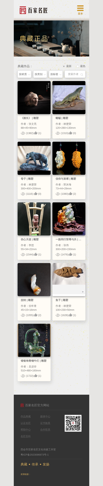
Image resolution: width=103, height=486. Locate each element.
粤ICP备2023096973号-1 (35, 454)
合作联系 (45, 429)
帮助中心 (26, 429)
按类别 (39, 74)
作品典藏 (26, 416)
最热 (82, 66)
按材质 (23, 74)
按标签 (54, 74)
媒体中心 (45, 416)
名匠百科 (26, 436)
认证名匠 (26, 423)
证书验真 (45, 423)
